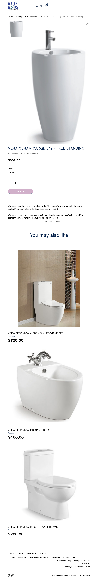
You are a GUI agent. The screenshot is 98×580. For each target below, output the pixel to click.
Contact (43, 553)
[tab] (37, 221)
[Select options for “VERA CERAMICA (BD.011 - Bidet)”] (81, 438)
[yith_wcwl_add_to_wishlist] (49, 289)
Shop (11, 553)
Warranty (55, 557)
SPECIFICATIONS (52, 222)
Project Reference (17, 557)
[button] (44, 242)
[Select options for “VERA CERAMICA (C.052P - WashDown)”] (81, 535)
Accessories (13, 154)
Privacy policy (69, 557)
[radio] (11, 173)
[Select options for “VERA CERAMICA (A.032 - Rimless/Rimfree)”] (81, 342)
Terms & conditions (39, 557)
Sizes (10, 168)
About (20, 553)
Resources (32, 553)
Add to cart (20, 191)
